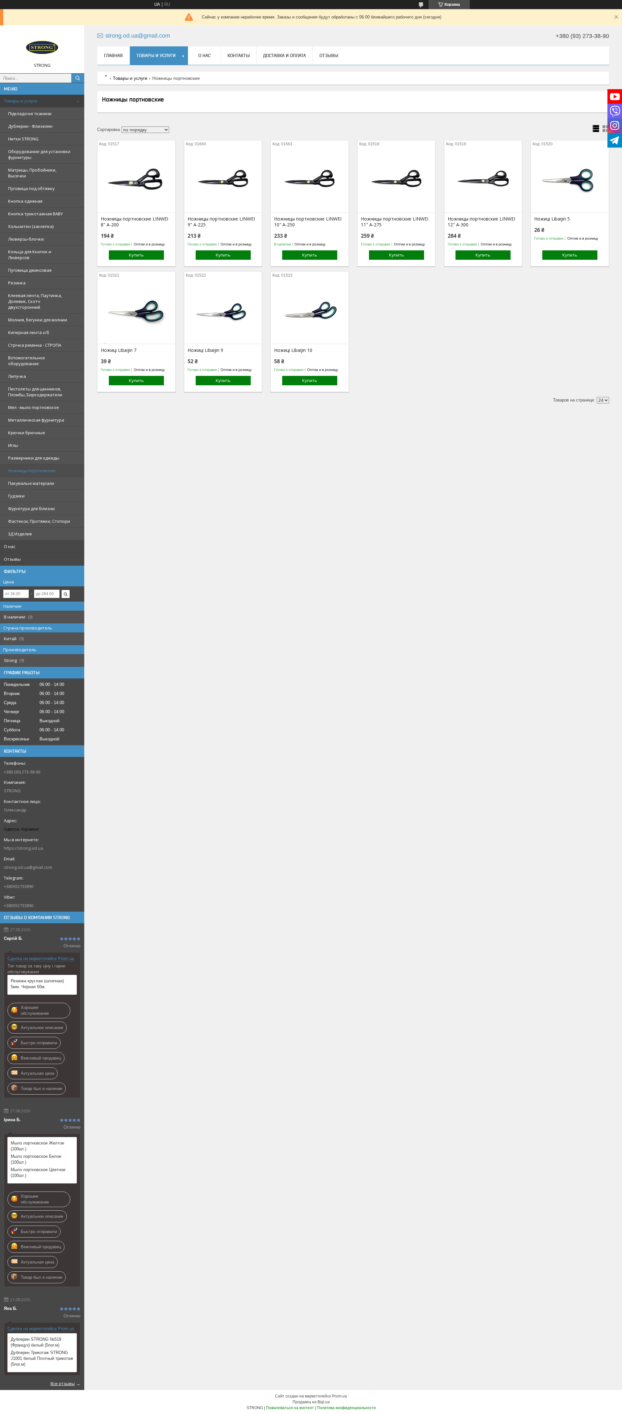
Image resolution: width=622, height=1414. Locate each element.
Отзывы (12, 559)
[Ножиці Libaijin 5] (569, 180)
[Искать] (77, 78)
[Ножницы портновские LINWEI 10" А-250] (309, 180)
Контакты (238, 55)
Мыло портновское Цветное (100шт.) (38, 1172)
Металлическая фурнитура (36, 420)
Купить (136, 255)
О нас (9, 546)
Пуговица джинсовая (30, 270)
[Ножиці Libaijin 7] (136, 311)
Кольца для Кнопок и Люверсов (29, 254)
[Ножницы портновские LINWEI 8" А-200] (136, 180)
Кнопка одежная (25, 201)
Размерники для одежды (33, 458)
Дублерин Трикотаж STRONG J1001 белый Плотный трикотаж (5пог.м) (42, 1358)
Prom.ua (339, 1396)
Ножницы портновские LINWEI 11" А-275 (394, 222)
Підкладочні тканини (30, 113)
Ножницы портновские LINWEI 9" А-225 (221, 222)
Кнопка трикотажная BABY (35, 214)
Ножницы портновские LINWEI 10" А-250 (307, 222)
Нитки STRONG (23, 139)
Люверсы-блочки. (26, 239)
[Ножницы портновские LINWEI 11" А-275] (396, 180)
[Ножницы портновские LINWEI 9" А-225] (223, 180)
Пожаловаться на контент (290, 1408)
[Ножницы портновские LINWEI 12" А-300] (483, 180)
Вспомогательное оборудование (26, 360)
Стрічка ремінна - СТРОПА (34, 345)
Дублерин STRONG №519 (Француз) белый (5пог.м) (36, 1342)
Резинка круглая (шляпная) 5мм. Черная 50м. (37, 983)
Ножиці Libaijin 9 (205, 350)
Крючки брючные (26, 433)
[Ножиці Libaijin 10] (309, 311)
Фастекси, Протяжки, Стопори (39, 521)
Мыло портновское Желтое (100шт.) (37, 1146)
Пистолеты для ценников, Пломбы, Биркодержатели (35, 392)
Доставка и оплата (284, 55)
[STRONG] (42, 46)
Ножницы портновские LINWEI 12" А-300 (481, 222)
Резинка (17, 283)
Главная (113, 55)
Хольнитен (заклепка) (30, 226)
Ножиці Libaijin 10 (293, 350)
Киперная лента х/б (28, 332)
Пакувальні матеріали (31, 483)
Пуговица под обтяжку (31, 188)
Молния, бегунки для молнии (37, 320)
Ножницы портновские (32, 470)
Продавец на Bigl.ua (311, 1402)
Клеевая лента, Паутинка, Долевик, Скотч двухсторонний (35, 301)
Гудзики (16, 496)
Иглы (13, 445)
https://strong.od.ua (23, 848)
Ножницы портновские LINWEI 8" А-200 (134, 222)
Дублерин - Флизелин (30, 126)
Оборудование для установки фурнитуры (39, 154)
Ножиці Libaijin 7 (118, 350)
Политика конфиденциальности (346, 1408)
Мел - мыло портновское (33, 407)
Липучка (17, 376)
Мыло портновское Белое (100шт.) (36, 1159)
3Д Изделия (20, 534)
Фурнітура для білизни (31, 508)
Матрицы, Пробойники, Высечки (32, 173)
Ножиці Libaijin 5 (552, 219)
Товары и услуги (20, 101)
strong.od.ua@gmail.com (28, 867)
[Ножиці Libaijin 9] (223, 311)
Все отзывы (63, 1383)
